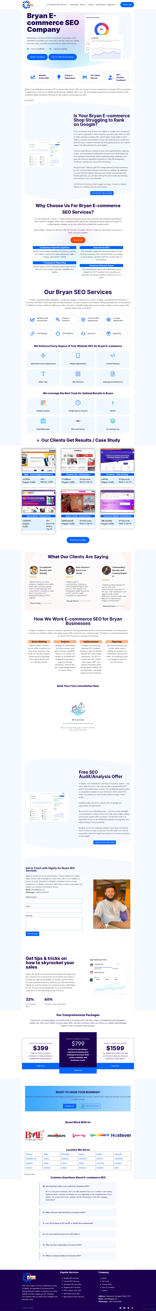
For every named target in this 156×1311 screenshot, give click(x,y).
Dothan (81, 1163)
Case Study (74, 4)
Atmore (46, 1158)
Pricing (90, 4)
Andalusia (29, 1163)
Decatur (81, 1154)
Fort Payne (100, 1163)
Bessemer (47, 1167)
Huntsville (117, 1163)
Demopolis (83, 1158)
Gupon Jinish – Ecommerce (78, 516)
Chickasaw (65, 1158)
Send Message (32, 934)
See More (30, 100)
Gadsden (100, 1167)
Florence (100, 1158)
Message (30, 915)
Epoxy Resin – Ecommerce (39, 516)
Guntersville (118, 1158)
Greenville (118, 1154)
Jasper (116, 1167)
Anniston (29, 1167)
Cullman (64, 1167)
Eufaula (99, 1154)
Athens (46, 1154)
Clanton (64, 1163)
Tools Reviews (100, 4)
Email (28, 906)
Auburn (46, 1163)
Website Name (32, 897)
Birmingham (65, 1154)
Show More (31, 1174)
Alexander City (31, 1158)
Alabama (29, 1154)
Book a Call (127, 4)
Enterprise (82, 1167)
